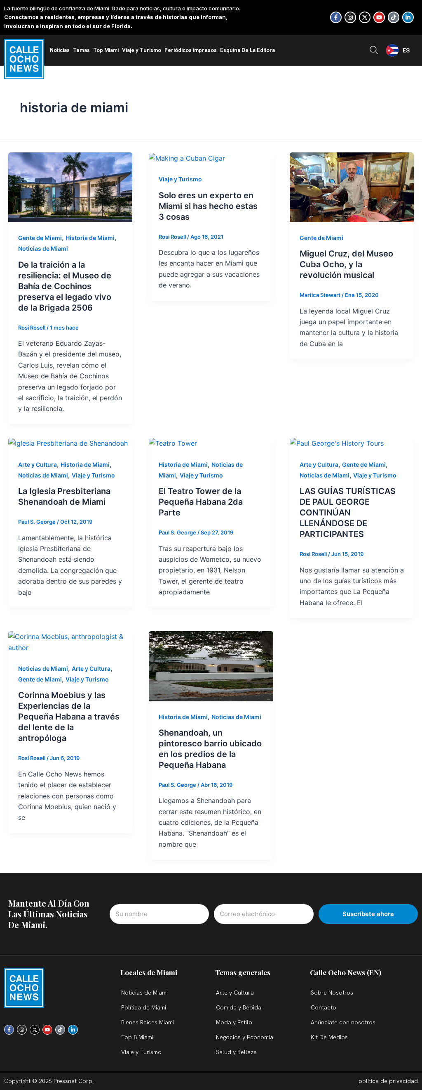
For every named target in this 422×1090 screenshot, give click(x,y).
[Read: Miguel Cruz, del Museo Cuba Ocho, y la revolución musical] (352, 187)
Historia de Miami (90, 237)
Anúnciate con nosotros (343, 1022)
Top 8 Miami (137, 1037)
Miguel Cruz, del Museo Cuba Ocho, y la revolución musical (346, 264)
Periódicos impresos (190, 50)
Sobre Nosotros (332, 992)
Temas (81, 50)
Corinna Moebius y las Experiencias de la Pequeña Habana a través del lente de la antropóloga (69, 716)
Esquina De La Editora (247, 50)
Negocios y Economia (244, 1037)
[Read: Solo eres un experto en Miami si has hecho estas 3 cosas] (187, 158)
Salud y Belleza (236, 1052)
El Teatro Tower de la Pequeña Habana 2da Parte (201, 502)
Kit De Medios (329, 1037)
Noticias (60, 50)
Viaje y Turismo (141, 50)
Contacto (323, 1007)
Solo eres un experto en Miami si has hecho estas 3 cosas (208, 206)
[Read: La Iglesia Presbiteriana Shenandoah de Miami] (68, 443)
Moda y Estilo (234, 1022)
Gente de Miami (40, 237)
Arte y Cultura (37, 464)
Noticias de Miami (43, 248)
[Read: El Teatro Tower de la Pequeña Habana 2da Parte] (173, 443)
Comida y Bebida (238, 1007)
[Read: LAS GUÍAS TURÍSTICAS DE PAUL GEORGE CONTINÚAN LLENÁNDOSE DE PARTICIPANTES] (337, 443)
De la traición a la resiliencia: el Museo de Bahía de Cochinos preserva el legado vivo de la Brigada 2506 (64, 286)
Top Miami (106, 50)
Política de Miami (143, 1007)
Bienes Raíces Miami (147, 1022)
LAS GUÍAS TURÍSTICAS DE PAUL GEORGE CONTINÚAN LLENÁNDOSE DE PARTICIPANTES (348, 512)
